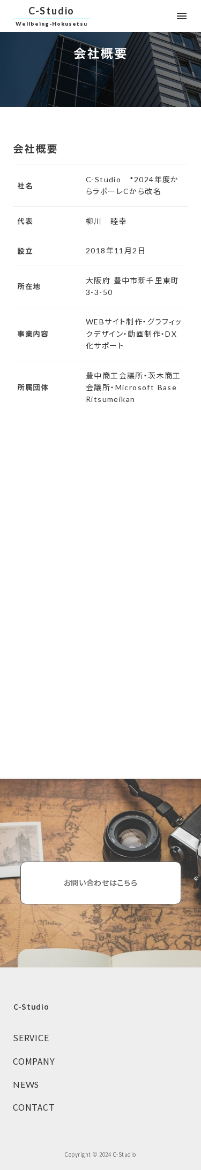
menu (181, 16)
